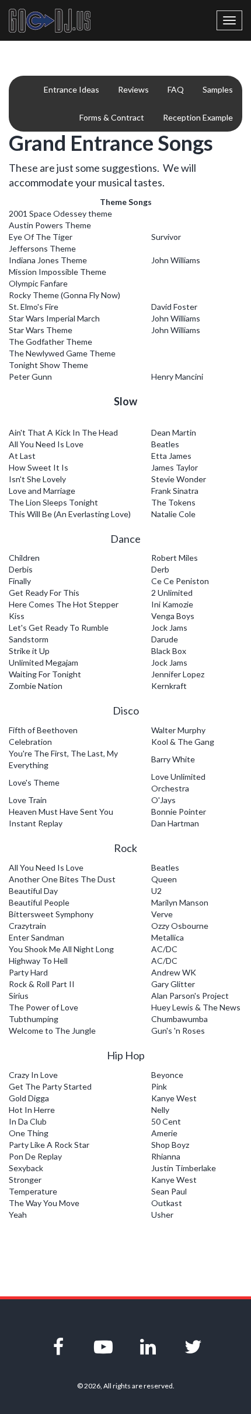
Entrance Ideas (71, 89)
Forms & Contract (111, 117)
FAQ (176, 89)
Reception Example (198, 117)
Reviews (133, 89)
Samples (218, 89)
